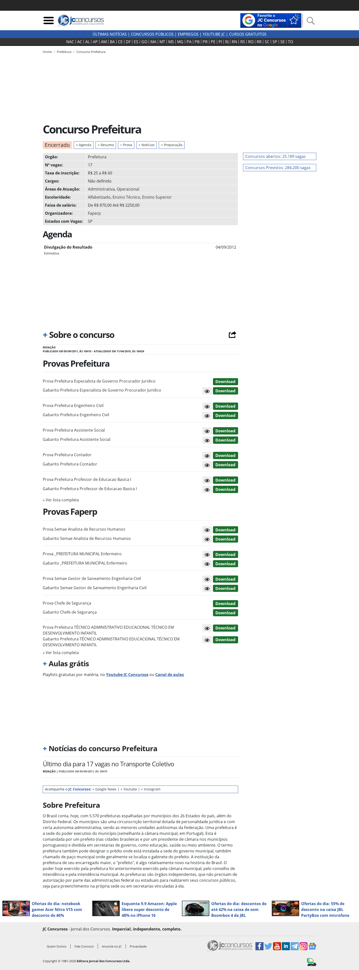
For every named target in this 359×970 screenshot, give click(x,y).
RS (242, 42)
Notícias (146, 144)
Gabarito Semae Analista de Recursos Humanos (87, 538)
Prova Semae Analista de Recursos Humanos (84, 529)
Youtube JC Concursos (127, 674)
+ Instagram (150, 789)
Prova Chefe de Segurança (67, 603)
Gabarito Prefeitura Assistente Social (76, 439)
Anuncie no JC (112, 946)
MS (171, 42)
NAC (70, 42)
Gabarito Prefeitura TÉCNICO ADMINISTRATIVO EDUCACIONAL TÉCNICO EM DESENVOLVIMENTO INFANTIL (111, 641)
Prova (126, 144)
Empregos (188, 34)
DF (128, 42)
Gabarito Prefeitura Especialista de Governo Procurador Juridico (102, 390)
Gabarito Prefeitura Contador (70, 464)
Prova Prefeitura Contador (67, 454)
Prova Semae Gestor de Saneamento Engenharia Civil (92, 578)
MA (153, 42)
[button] (207, 390)
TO (290, 42)
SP (275, 42)
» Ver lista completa (61, 500)
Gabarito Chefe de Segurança (70, 612)
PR (205, 42)
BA (112, 42)
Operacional (128, 189)
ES (136, 42)
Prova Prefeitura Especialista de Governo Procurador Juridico (99, 381)
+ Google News (104, 789)
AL (87, 42)
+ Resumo (106, 144)
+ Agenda (83, 144)
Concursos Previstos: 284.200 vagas (278, 167)
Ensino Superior (157, 197)
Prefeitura (97, 157)
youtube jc (214, 34)
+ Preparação (171, 144)
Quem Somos (56, 946)
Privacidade (138, 946)
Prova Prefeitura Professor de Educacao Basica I (87, 479)
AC (79, 42)
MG (180, 42)
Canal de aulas (169, 674)
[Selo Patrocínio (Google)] (270, 20)
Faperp (94, 213)
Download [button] (225, 381)
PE (213, 42)
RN (234, 42)
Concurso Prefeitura (91, 52)
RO (250, 42)
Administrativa (101, 189)
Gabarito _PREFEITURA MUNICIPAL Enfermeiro (85, 563)
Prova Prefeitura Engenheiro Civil (73, 405)
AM (104, 42)
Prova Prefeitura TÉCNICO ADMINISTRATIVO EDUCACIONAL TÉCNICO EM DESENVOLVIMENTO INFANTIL (108, 630)
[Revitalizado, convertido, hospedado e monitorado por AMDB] (311, 961)
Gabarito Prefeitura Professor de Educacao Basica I (90, 488)
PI (220, 42)
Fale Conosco (84, 946)
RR (259, 42)
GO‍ (144, 42)
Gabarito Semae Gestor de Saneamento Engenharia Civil (95, 587)
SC (267, 42)
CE (120, 42)
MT (162, 42)
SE (282, 42)
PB (197, 42)
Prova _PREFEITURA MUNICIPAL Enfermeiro (82, 553)
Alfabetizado (99, 197)
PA (189, 42)
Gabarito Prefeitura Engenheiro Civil (76, 414)
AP (95, 42)
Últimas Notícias (110, 34)
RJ (227, 42)
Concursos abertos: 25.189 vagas (275, 156)
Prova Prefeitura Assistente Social (74, 430)
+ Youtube (128, 789)
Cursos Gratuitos (247, 34)
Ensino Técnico (126, 197)
